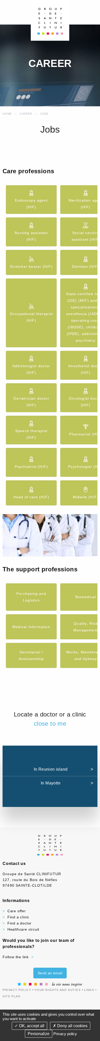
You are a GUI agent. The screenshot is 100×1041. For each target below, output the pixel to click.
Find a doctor (19, 923)
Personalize (38, 1034)
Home (7, 113)
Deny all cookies (71, 1026)
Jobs (44, 113)
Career (25, 113)
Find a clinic (18, 917)
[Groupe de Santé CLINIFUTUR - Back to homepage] (50, 20)
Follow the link (16, 957)
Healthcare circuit (23, 929)
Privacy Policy (17, 989)
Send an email (50, 973)
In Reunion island (51, 769)
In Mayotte (51, 783)
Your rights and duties (57, 989)
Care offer (16, 911)
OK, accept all (31, 1026)
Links (89, 989)
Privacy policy (65, 1034)
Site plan (11, 996)
